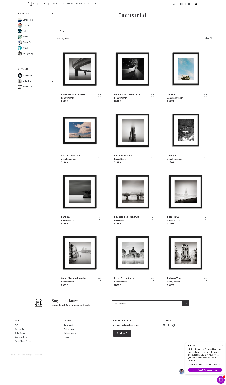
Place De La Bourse (124, 278)
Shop (56, 4)
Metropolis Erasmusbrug (127, 94)
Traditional (27, 75)
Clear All (208, 38)
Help (181, 4)
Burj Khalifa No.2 (123, 155)
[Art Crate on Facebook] (169, 325)
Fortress (66, 217)
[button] (221, 380)
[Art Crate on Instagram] (164, 325)
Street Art (27, 42)
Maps (25, 36)
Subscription (83, 4)
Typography (28, 53)
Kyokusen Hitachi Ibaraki (74, 94)
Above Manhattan (70, 155)
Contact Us (19, 329)
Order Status (20, 333)
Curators (68, 4)
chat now (122, 333)
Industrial (27, 81)
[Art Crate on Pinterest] (173, 325)
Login (188, 4)
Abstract (26, 25)
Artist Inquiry (69, 325)
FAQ (16, 325)
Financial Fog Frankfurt (126, 217)
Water (25, 48)
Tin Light (172, 155)
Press (66, 337)
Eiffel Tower (173, 217)
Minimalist (27, 86)
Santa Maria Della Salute (74, 278)
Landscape (28, 20)
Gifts (96, 4)
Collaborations (70, 333)
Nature (26, 31)
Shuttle (171, 94)
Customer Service (22, 337)
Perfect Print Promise (24, 341)
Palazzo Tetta (174, 278)
